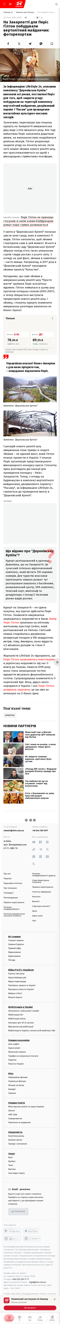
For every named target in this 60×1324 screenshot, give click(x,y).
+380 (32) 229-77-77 (20, 1279)
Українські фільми (17, 1081)
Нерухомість (15, 1132)
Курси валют (14, 1048)
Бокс (10, 1157)
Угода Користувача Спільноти (40, 881)
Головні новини (16, 940)
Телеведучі (8, 893)
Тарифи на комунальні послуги (23, 1056)
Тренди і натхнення (17, 1144)
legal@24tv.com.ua (37, 1282)
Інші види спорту (16, 1173)
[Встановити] (30, 1304)
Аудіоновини (14, 956)
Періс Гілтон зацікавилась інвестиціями (29, 659)
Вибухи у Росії (15, 993)
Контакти (36, 897)
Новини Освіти (16, 1102)
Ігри (34, 921)
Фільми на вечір (16, 1085)
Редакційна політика (13, 883)
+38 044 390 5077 (40, 830)
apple (32, 1230)
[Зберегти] (52, 43)
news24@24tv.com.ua (14, 830)
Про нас (7, 874)
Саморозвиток (15, 1118)
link (34, 842)
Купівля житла (15, 1140)
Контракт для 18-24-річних (21, 1022)
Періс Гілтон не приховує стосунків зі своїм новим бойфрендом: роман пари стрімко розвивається (28, 221)
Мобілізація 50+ (15, 1015)
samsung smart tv (32, 1238)
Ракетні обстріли (16, 973)
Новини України (16, 944)
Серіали (12, 1093)
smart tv (12, 1238)
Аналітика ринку (16, 1136)
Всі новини (14, 936)
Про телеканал (10, 888)
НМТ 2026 (12, 1114)
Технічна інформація (41, 892)
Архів (34, 911)
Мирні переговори (17, 981)
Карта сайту (37, 916)
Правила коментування (42, 887)
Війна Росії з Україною (21, 970)
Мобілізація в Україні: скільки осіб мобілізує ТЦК (31, 1030)
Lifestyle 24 (8, 12)
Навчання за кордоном (19, 1122)
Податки (12, 1060)
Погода (11, 960)
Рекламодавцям (11, 898)
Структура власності (41, 906)
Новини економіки (18, 1040)
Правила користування (14, 902)
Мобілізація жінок (17, 1018)
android (12, 1230)
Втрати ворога (15, 997)
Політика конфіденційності (12, 908)
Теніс (10, 1165)
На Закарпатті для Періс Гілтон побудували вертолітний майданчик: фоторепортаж (47, 12)
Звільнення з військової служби (23, 1011)
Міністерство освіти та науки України (26, 1106)
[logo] (18, 4)
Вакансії (35, 901)
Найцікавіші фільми (18, 1077)
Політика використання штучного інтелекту (14, 915)
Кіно (10, 1073)
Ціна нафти (13, 1044)
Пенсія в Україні (16, 1064)
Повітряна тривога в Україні (21, 985)
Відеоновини (14, 952)
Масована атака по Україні (21, 989)
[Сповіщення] (56, 4)
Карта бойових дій (17, 977)
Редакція (8, 879)
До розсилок (18, 1211)
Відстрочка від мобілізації (20, 1026)
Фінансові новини (17, 1052)
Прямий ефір (14, 948)
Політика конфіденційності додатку (43, 875)
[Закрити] (54, 1299)
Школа (11, 1110)
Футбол (11, 1161)
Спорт (11, 1153)
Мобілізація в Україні (20, 1007)
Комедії (11, 1089)
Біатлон (12, 1169)
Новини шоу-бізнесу (25, 12)
